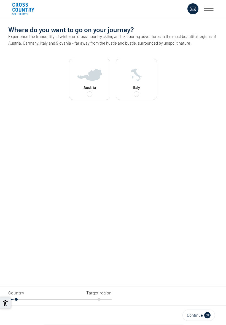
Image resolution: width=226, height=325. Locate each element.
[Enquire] (192, 8)
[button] (198, 315)
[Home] (23, 9)
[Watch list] (182, 9)
